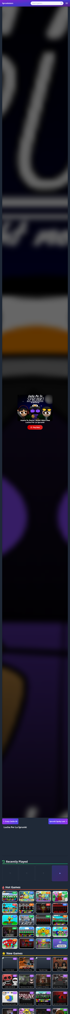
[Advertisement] (35, 843)
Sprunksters (7, 3)
